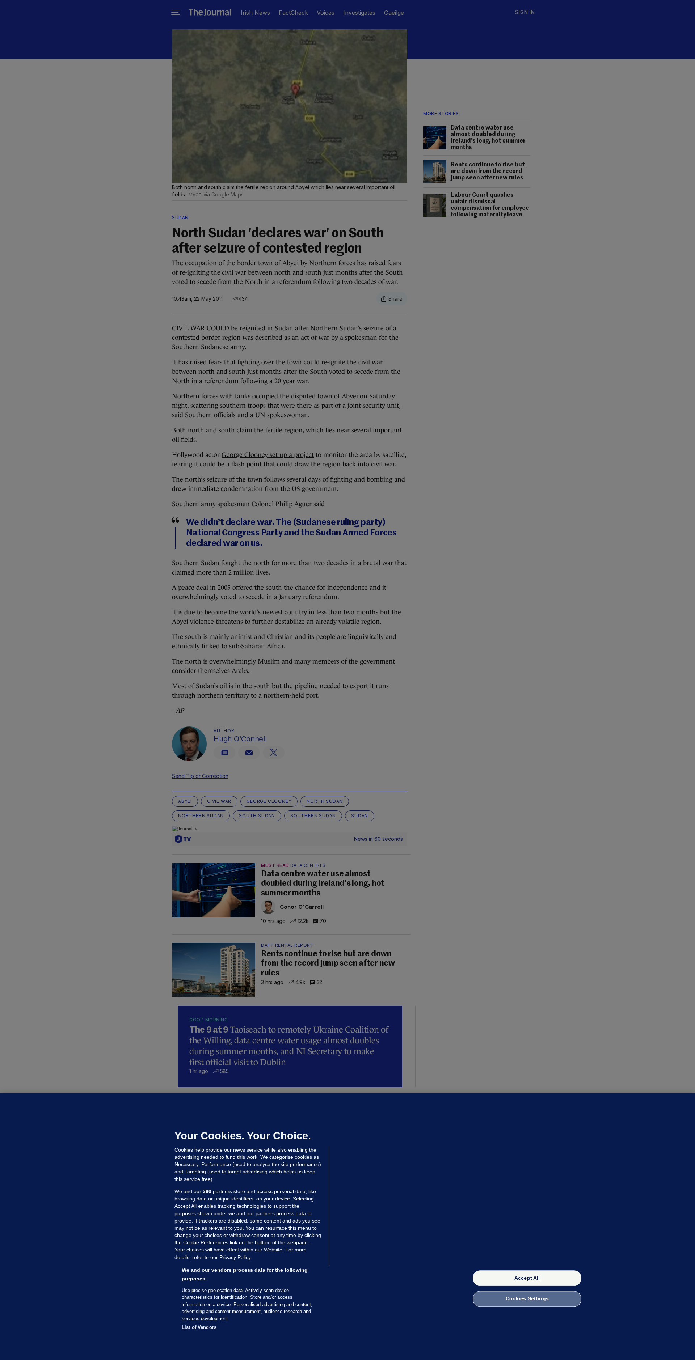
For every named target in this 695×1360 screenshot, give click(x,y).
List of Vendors (199, 1327)
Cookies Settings (527, 1299)
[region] (347, 1226)
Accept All (527, 1278)
